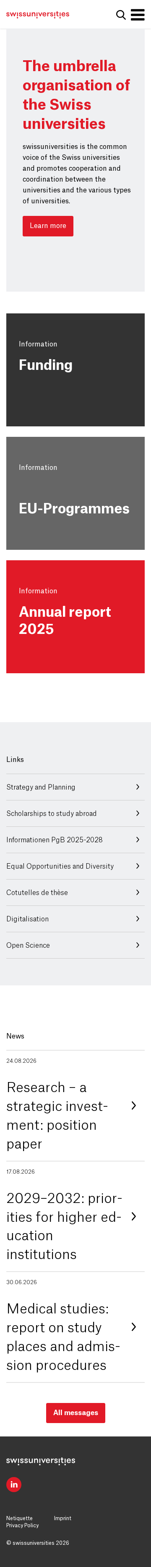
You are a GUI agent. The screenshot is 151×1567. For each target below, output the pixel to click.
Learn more (48, 226)
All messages (75, 1413)
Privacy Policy (22, 1525)
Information (38, 344)
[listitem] (75, 1105)
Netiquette (19, 1518)
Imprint (62, 1518)
